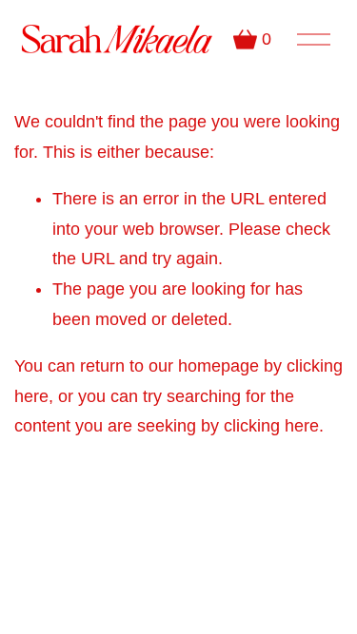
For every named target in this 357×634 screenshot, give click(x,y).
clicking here (271, 425)
